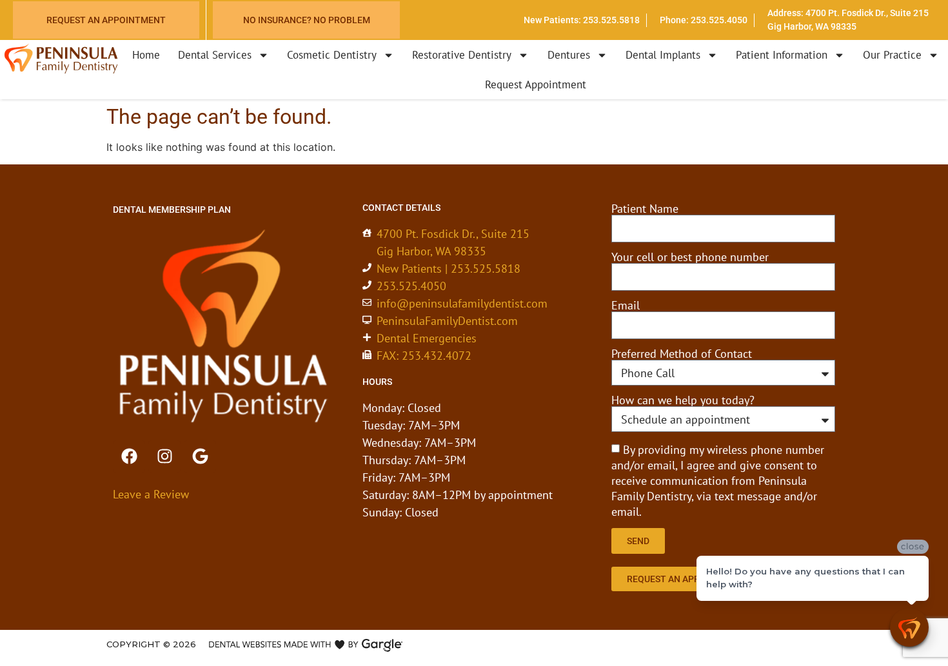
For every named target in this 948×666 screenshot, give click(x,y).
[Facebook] (129, 456)
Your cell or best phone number (690, 257)
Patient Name (644, 209)
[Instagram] (164, 456)
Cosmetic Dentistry (332, 55)
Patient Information (781, 55)
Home (146, 55)
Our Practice (892, 55)
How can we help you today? (683, 400)
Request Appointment (535, 84)
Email (625, 305)
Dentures (569, 55)
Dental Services (215, 55)
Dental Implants (663, 55)
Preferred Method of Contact (681, 354)
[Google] (200, 456)
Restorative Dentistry (461, 55)
